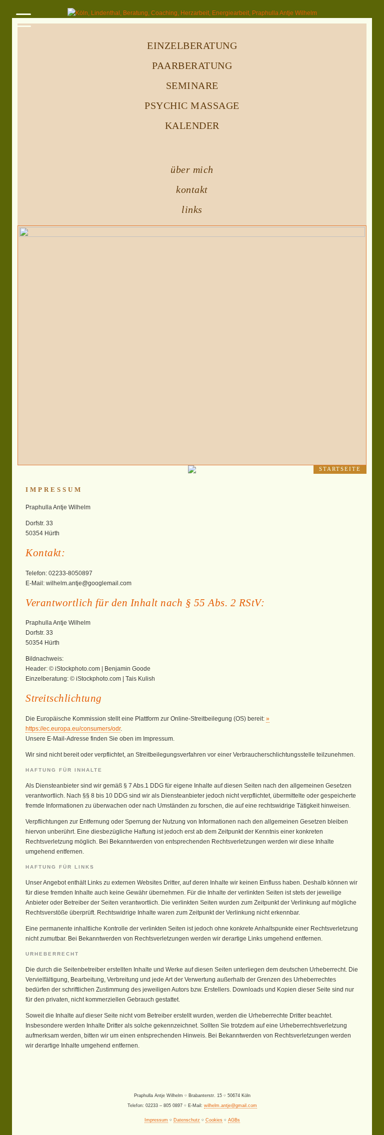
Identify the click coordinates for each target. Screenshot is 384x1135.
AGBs (234, 1120)
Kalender (192, 125)
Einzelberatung (192, 45)
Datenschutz (187, 1120)
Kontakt (192, 189)
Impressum (156, 1120)
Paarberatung (192, 65)
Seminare (192, 85)
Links (192, 209)
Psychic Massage (192, 105)
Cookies (214, 1120)
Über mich (192, 169)
